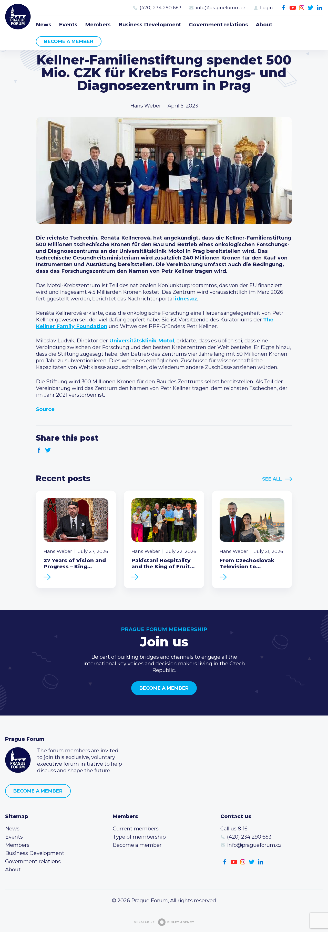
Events (68, 24)
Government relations (218, 24)
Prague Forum (18, 16)
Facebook (284, 8)
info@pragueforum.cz (221, 7)
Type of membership (139, 837)
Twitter (311, 8)
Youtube (293, 8)
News (43, 24)
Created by (144, 922)
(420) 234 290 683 (160, 7)
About (264, 24)
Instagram (302, 8)
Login (266, 7)
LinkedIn (319, 8)
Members (98, 24)
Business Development (149, 24)
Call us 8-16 (234, 829)
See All (272, 479)
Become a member (68, 41)
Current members (136, 829)
